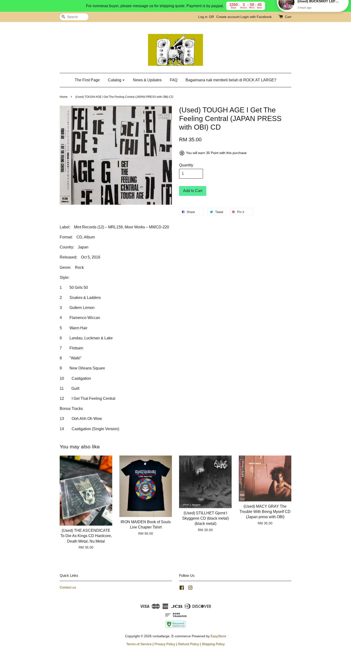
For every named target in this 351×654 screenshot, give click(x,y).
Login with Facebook (256, 17)
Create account (227, 17)
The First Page (87, 80)
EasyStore (218, 636)
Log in (202, 17)
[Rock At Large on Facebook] (181, 588)
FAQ (173, 80)
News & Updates (147, 80)
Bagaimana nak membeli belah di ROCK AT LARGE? (231, 80)
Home (64, 97)
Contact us (68, 587)
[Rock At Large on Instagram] (190, 588)
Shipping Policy (213, 644)
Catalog (115, 80)
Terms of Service (139, 644)
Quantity (186, 165)
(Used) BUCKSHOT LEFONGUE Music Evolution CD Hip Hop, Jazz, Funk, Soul (319, 11)
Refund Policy (188, 644)
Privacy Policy (164, 644)
